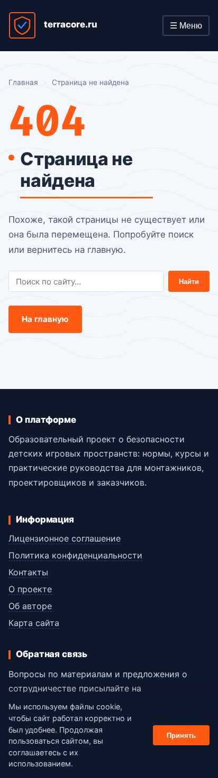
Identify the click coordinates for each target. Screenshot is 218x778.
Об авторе (30, 606)
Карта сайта (33, 623)
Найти (189, 282)
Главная (23, 82)
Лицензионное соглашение (64, 538)
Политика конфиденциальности (75, 555)
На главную (45, 319)
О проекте (30, 589)
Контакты (28, 572)
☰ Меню (186, 25)
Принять (181, 735)
